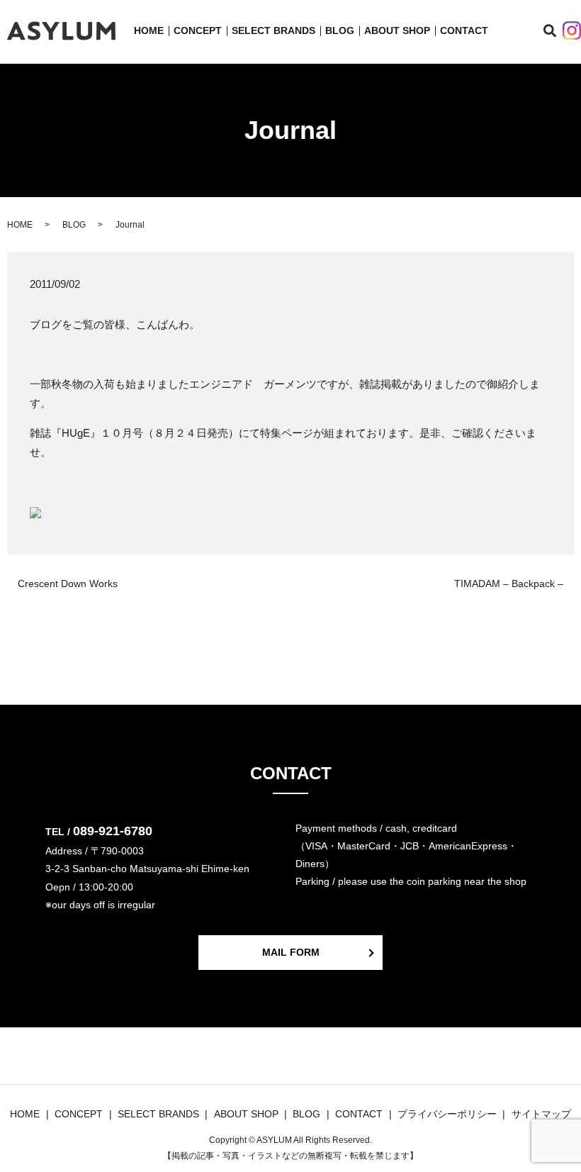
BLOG (339, 30)
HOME (149, 30)
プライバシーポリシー (447, 1114)
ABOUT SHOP (397, 30)
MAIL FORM (291, 952)
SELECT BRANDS (273, 30)
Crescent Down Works (68, 583)
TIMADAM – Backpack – (508, 583)
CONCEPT (198, 30)
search (557, 31)
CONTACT (464, 30)
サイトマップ (541, 1114)
